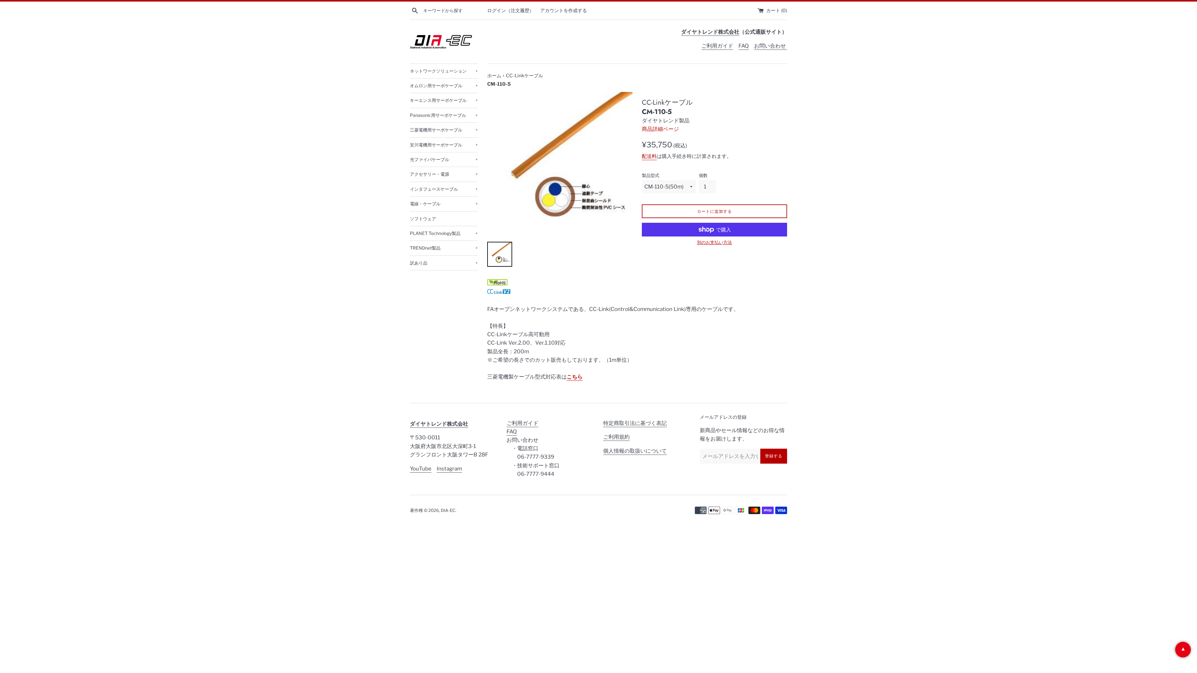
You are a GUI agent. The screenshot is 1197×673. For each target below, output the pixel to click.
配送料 (649, 156)
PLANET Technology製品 (444, 233)
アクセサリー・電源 (444, 174)
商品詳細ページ (660, 129)
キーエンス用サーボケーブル (444, 100)
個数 (703, 175)
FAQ (743, 46)
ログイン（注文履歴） (510, 10)
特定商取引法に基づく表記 (635, 423)
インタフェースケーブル (444, 189)
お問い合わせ (770, 46)
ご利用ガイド (717, 46)
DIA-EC (448, 510)
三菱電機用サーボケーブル (444, 129)
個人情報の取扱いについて (635, 451)
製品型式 (650, 175)
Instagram (449, 468)
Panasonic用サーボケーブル (444, 115)
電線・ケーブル (444, 203)
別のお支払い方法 (714, 242)
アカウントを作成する (563, 10)
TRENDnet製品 (444, 248)
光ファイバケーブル (444, 159)
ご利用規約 (616, 437)
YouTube (420, 468)
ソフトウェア (423, 218)
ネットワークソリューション (444, 71)
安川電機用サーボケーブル (444, 144)
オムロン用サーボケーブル (444, 85)
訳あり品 (444, 262)
